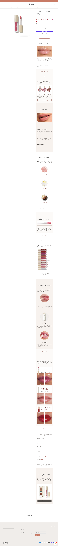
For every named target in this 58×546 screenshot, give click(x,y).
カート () (54, 4)
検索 (51, 4)
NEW (8, 7)
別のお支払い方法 (44, 33)
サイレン (39, 451)
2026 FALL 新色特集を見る (44, 100)
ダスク (39, 459)
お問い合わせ (23, 532)
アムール (40, 461)
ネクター (39, 446)
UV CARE (32, 7)
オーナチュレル (40, 438)
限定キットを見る (44, 500)
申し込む (37, 535)
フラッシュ (39, 443)
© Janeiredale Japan (5, 542)
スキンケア (27, 7)
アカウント (48, 4)
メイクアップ (22, 7)
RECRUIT (50, 7)
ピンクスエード (41, 456)
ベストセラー (17, 7)
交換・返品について (23, 529)
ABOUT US (45, 7)
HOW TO (41, 7)
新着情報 (36, 7)
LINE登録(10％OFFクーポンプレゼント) (26, 533)
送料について (38, 15)
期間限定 (11, 7)
